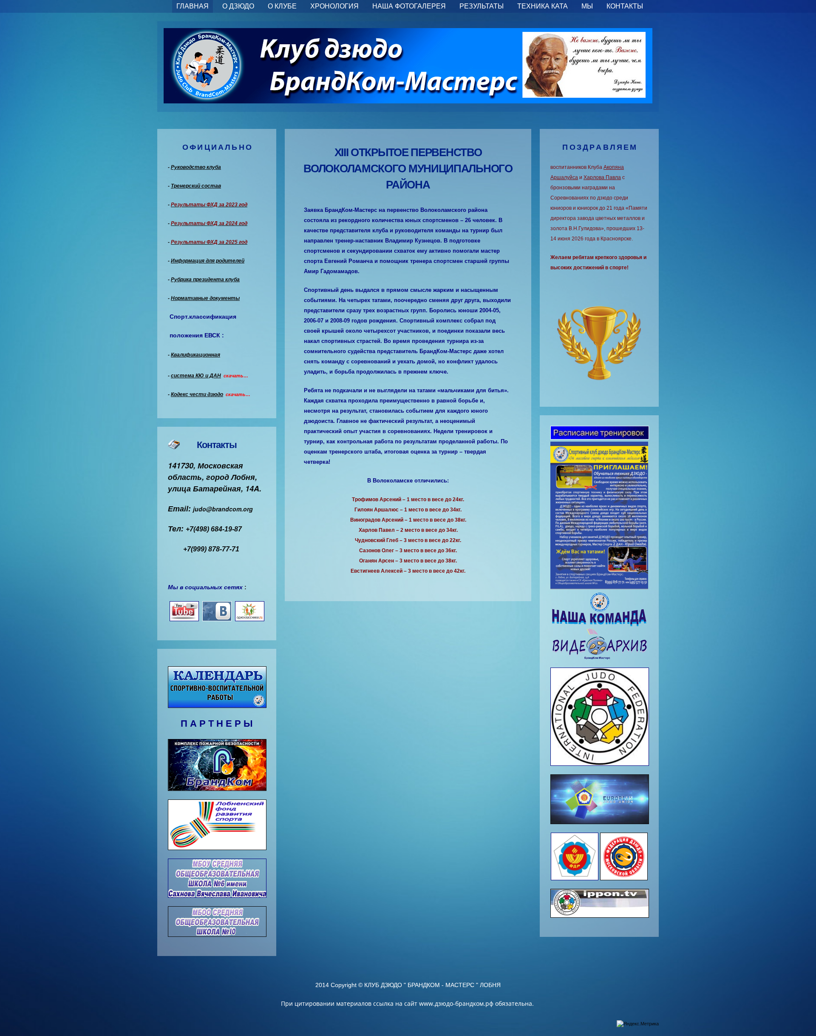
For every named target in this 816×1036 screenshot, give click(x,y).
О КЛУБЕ (282, 6)
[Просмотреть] (599, 434)
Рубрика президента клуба (205, 280)
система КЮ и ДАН (196, 376)
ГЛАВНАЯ (192, 6)
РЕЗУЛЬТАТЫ (481, 6)
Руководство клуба (196, 167)
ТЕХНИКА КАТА (542, 6)
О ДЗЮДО (238, 6)
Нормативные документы (205, 298)
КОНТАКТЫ (624, 6)
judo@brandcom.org (223, 509)
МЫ (587, 6)
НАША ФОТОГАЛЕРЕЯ (409, 6)
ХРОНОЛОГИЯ (334, 6)
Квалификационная (195, 355)
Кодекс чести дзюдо (197, 394)
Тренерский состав (196, 186)
